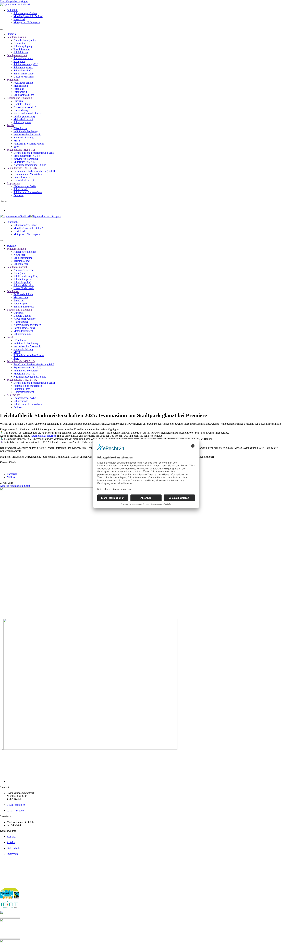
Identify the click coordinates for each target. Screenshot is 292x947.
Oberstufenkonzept (24, 180)
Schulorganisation (16, 37)
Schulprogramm (22, 122)
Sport (16, 146)
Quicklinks (12, 10)
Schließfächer (21, 52)
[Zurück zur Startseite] (15, 4)
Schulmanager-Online (25, 13)
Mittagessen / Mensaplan (27, 22)
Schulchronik (21, 189)
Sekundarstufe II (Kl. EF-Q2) (22, 168)
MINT (17, 140)
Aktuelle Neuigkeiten (25, 40)
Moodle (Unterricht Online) (28, 16)
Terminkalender (22, 49)
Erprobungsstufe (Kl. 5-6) (27, 155)
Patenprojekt (20, 91)
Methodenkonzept (23, 119)
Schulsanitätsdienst (24, 94)
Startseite (11, 33)
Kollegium (19, 61)
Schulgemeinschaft (17, 55)
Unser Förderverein (24, 76)
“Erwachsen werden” (25, 107)
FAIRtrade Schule (23, 82)
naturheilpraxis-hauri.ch (43, 435)
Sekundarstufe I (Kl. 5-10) (21, 149)
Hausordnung (21, 110)
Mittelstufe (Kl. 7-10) (25, 161)
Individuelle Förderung (26, 131)
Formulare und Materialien (28, 174)
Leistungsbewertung (24, 116)
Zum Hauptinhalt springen (14, 1)
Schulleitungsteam (23, 67)
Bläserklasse (20, 128)
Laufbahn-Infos (22, 177)
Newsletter (19, 43)
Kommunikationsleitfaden (27, 113)
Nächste (11, 477)
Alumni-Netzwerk (23, 58)
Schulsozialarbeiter (24, 73)
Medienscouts (21, 85)
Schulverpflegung (23, 46)
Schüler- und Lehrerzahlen (28, 192)
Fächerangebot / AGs (25, 186)
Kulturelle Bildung (23, 137)
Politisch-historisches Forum (29, 143)
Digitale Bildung (22, 104)
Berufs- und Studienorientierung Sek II (34, 171)
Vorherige (12, 473)
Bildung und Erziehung (19, 97)
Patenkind (19, 88)
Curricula (18, 101)
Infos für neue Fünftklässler (14, 204)
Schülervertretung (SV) (26, 64)
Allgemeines (13, 183)
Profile (10, 125)
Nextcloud (19, 19)
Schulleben (13, 79)
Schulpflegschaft (22, 70)
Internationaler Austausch (27, 134)
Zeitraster (18, 195)
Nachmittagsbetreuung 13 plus (30, 164)
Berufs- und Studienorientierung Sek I (34, 152)
